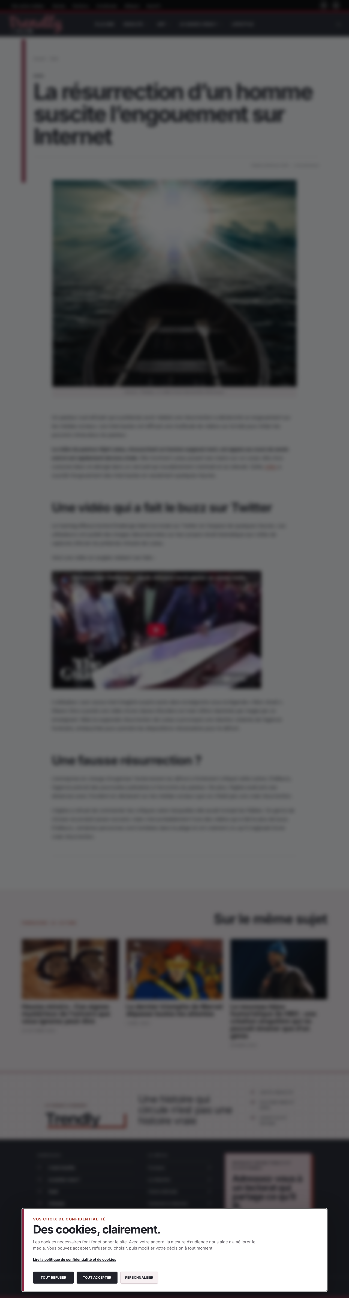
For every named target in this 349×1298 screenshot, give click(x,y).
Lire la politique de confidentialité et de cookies (74, 1259)
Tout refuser (53, 1277)
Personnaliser (139, 1277)
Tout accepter (97, 1277)
